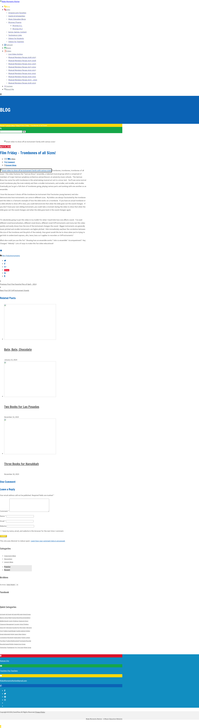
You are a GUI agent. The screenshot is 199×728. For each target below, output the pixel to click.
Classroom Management (7, 624)
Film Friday (6, 255)
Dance (2, 628)
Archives (3, 585)
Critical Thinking (24, 624)
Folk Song (29, 628)
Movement (10, 637)
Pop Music (3, 641)
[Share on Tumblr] (4, 276)
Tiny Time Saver (19, 647)
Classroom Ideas (10, 556)
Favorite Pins (15, 628)
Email (3, 521)
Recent (7, 570)
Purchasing (22, 641)
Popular (7, 566)
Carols (10, 621)
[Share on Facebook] (4, 264)
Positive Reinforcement (12, 641)
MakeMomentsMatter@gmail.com (13, 680)
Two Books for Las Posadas (21, 406)
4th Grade (20, 614)
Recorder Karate (4, 644)
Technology (3, 647)
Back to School (4, 618)
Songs (23, 644)
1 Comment (10, 162)
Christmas (15, 621)
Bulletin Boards (4, 621)
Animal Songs (27, 614)
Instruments (15, 255)
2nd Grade (8, 614)
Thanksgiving (10, 647)
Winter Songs (27, 647)
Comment (4, 511)
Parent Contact (25, 637)
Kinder (12, 634)
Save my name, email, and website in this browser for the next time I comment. (33, 531)
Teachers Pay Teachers (9, 671)
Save (7, 270)
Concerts (16, 624)
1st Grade (2, 614)
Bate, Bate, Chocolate (18, 349)
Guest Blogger (12, 631)
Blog (18, 125)
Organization (17, 637)
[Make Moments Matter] (10, 1)
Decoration (8, 559)
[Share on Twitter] (5, 260)
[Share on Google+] (5, 267)
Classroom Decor (23, 621)
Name (3, 516)
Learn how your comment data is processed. (48, 541)
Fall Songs (9, 628)
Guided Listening (20, 631)
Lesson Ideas (10, 125)
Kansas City (4, 661)
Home (2, 125)
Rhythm (11, 644)
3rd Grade (14, 614)
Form (1, 631)
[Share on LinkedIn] (5, 273)
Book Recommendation (23, 618)
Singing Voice (18, 644)
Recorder (28, 641)
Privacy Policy (40, 712)
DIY (5, 628)
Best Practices (12, 618)
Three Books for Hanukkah (21, 464)
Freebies (5, 631)
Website (3, 526)
